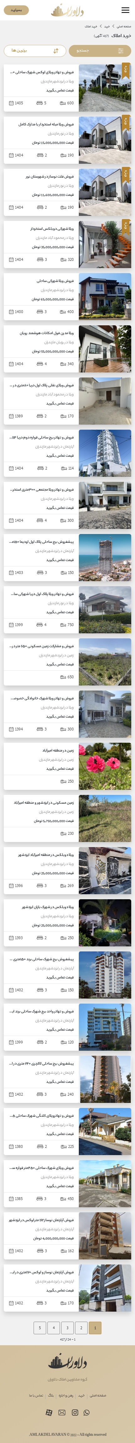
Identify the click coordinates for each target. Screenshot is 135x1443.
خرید (81, 1396)
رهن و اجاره (66, 1396)
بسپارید (16, 10)
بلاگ (51, 1396)
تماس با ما (36, 1396)
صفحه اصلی (98, 1396)
